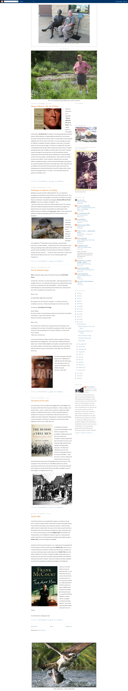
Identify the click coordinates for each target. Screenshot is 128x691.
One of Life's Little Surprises (85, 281)
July (80, 354)
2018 (78, 306)
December (81, 324)
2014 (78, 317)
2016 (78, 311)
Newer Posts (34, 626)
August (81, 352)
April (80, 362)
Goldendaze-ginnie (82, 246)
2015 (78, 314)
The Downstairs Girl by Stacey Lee (85, 269)
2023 (78, 293)
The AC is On (80, 200)
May (80, 359)
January (81, 370)
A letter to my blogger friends (84, 247)
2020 (78, 301)
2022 (78, 296)
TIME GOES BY (81, 251)
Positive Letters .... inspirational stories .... (86, 231)
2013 (78, 319)
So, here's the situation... (83, 221)
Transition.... (80, 283)
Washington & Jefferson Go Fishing (44, 190)
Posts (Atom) (41, 630)
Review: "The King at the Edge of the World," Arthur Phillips (86, 208)
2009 (78, 378)
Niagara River (80, 226)
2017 (78, 309)
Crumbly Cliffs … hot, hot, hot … (85, 234)
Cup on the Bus (81, 219)
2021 (78, 298)
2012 (78, 322)
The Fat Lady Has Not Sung (84, 264)
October (81, 346)
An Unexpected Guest (82, 215)
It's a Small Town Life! (83, 213)
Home (51, 626)
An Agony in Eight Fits (83, 206)
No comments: (59, 181)
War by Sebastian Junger (40, 270)
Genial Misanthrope (82, 274)
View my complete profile (83, 432)
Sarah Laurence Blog (83, 268)
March (80, 365)
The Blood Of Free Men (40, 400)
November (82, 344)
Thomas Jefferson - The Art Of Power (44, 106)
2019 (78, 304)
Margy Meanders (82, 238)
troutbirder (90, 387)
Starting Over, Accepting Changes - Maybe (84, 261)
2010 (78, 376)
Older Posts (69, 626)
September (82, 349)
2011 (78, 373)
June (80, 357)
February (81, 367)
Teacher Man (35, 516)
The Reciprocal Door (82, 201)
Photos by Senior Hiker (83, 225)
